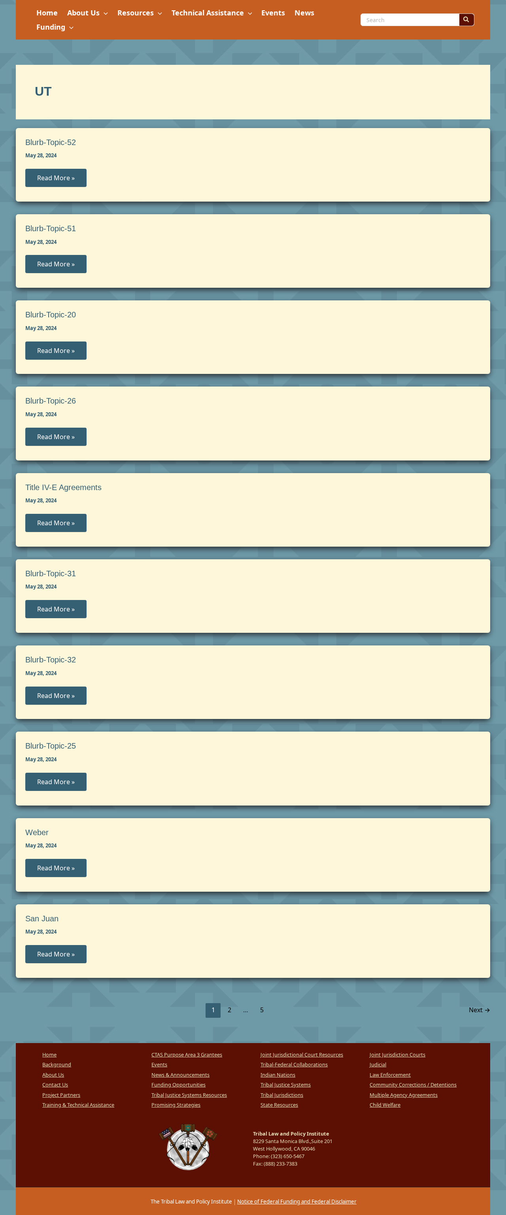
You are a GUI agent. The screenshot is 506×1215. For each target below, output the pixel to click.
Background (56, 1064)
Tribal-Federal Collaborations (294, 1064)
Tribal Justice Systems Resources (189, 1094)
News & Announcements (180, 1074)
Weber (37, 832)
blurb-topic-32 (50, 659)
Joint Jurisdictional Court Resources (302, 1054)
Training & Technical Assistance (78, 1104)
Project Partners (61, 1094)
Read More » (56, 180)
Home (49, 1054)
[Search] (466, 20)
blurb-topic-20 (50, 314)
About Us (53, 1074)
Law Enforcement (390, 1074)
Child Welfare (385, 1104)
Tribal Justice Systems (286, 1084)
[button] (104, 13)
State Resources (279, 1104)
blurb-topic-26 (50, 400)
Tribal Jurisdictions (282, 1094)
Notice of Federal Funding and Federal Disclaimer (297, 1201)
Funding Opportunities (178, 1084)
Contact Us (55, 1084)
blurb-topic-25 (50, 745)
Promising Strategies (175, 1104)
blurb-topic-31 (50, 573)
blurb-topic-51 (50, 228)
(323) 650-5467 (287, 1156)
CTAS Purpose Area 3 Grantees (186, 1054)
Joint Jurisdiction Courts (397, 1054)
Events (159, 1064)
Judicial (378, 1064)
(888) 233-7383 (280, 1163)
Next (479, 1010)
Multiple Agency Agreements (404, 1094)
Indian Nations (278, 1074)
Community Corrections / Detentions (413, 1084)
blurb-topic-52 (50, 142)
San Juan (42, 918)
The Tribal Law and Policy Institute (190, 1201)
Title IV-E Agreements (63, 487)
